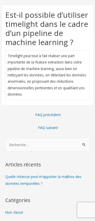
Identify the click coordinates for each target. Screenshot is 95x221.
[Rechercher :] (47, 144)
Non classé (14, 212)
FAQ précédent (48, 114)
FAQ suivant (48, 127)
